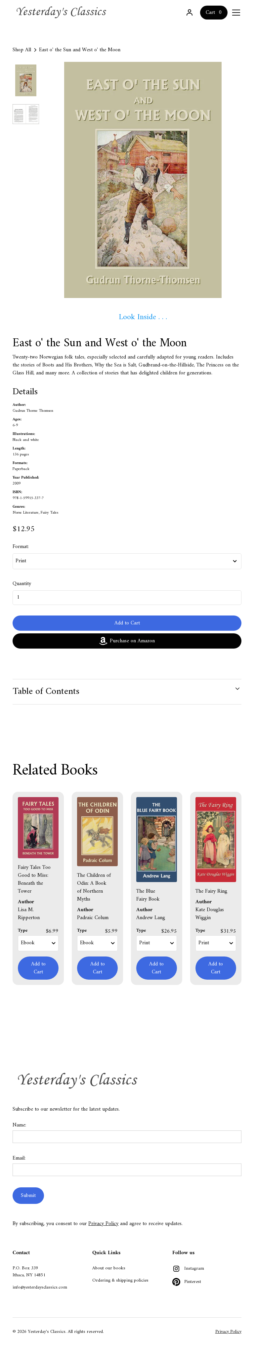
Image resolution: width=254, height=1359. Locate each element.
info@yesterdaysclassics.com (40, 1287)
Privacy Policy (103, 1223)
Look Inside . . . (143, 317)
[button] (234, 13)
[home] (62, 12)
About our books (108, 1268)
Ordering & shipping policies (120, 1280)
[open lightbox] (142, 180)
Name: (19, 1125)
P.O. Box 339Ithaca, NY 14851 (29, 1271)
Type (22, 930)
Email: (19, 1158)
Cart (210, 12)
